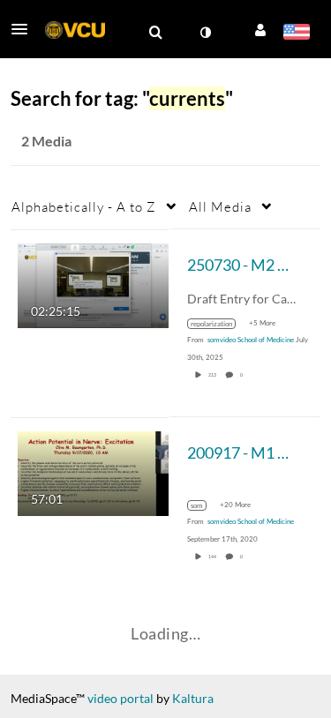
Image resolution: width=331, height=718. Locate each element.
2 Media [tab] (46, 140)
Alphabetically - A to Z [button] (83, 206)
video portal (120, 698)
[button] (25, 29)
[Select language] (296, 33)
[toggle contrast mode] (205, 33)
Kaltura (193, 698)
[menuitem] (155, 33)
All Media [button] (220, 206)
